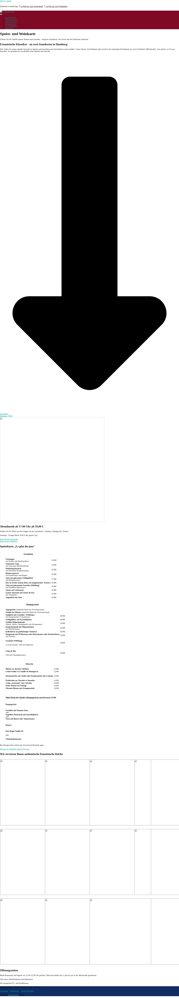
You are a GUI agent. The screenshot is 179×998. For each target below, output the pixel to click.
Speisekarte (11, 20)
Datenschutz (14, 991)
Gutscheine (11, 26)
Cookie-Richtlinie (27, 991)
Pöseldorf (10, 24)
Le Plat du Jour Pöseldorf (56, 6)
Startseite (10, 17)
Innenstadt (11, 22)
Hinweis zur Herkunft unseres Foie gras (14, 749)
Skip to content (5, 1)
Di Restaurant (13, 995)
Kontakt (9, 28)
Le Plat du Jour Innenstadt (31, 6)
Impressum (4, 991)
